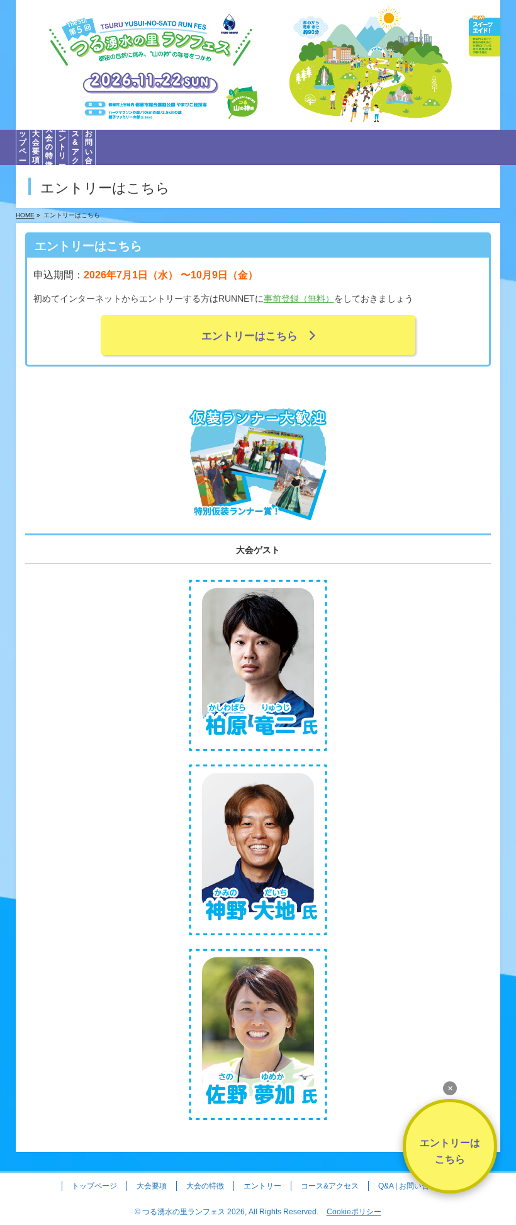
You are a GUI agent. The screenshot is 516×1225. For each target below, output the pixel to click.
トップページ (94, 1186)
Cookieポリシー (354, 1211)
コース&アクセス (330, 1186)
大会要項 (152, 1186)
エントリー (262, 1186)
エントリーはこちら (254, 336)
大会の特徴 (205, 1186)
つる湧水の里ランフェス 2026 (193, 1211)
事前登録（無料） (299, 298)
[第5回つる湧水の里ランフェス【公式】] (258, 120)
